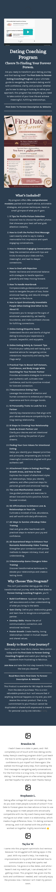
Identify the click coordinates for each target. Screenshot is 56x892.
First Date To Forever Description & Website (28, 107)
